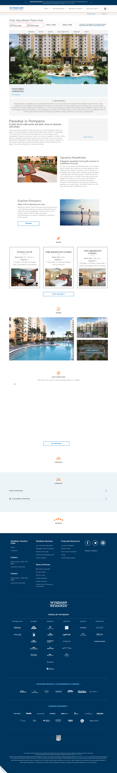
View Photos (92, 350)
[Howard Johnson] (33, 648)
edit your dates (87, 25)
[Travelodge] (33, 655)
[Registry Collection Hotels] (99, 628)
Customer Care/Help (18, 567)
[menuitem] (47, 8)
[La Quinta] (50, 628)
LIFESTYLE (66, 621)
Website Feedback (91, 551)
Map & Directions (63, 31)
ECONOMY (34, 621)
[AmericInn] (50, 648)
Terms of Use (40, 575)
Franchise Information (68, 552)
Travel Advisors (41, 558)
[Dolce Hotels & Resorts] (99, 635)
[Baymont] (50, 655)
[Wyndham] (83, 628)
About (13, 547)
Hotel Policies (88, 137)
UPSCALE (83, 621)
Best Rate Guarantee (43, 569)
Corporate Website (67, 545)
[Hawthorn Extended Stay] (17, 628)
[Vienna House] (66, 648)
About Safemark (41, 578)
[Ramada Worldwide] (50, 662)
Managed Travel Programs (45, 548)
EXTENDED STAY (17, 621)
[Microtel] (33, 642)
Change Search (91, 14)
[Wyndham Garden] (50, 642)
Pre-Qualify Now (69, 3)
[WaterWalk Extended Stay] (17, 635)
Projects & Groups (42, 552)
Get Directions (56, 443)
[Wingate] (50, 635)
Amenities (76, 31)
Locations (14, 550)
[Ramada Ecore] (50, 669)
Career (63, 555)
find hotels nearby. (99, 25)
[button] (26, 3)
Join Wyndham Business (44, 545)
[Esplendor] (66, 635)
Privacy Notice (41, 572)
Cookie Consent (41, 581)
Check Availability (58, 294)
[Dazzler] (66, 642)
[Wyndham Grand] (99, 642)
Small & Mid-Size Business (45, 555)
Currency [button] (103, 14)
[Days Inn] (33, 628)
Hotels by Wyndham (58, 615)
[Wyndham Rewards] (58, 604)
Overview (31, 31)
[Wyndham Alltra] (66, 655)
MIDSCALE (50, 621)
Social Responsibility (68, 558)
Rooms (41, 31)
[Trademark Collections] (83, 635)
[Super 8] (33, 635)
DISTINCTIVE (100, 621)
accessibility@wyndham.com (83, 756)
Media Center (65, 548)
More (86, 31)
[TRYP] (66, 628)
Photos (50, 31)
